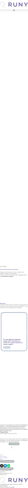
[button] (14, 10)
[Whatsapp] (8, 465)
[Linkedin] (5, 465)
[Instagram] (1, 465)
